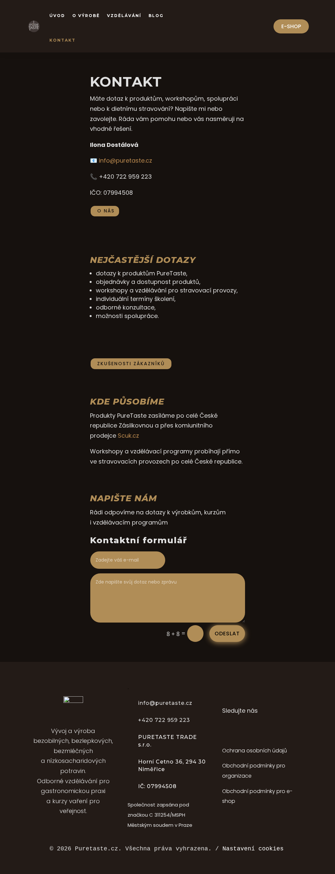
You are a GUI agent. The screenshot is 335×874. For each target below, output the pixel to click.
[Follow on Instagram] (241, 729)
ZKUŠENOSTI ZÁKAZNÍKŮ (131, 363)
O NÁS (106, 211)
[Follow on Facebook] (226, 729)
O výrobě (86, 15)
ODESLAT (227, 633)
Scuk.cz (128, 435)
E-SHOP (291, 26)
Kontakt (62, 40)
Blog (156, 15)
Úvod (57, 15)
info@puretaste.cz (125, 160)
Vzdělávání (124, 15)
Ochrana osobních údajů (254, 750)
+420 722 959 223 (164, 720)
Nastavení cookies (253, 848)
